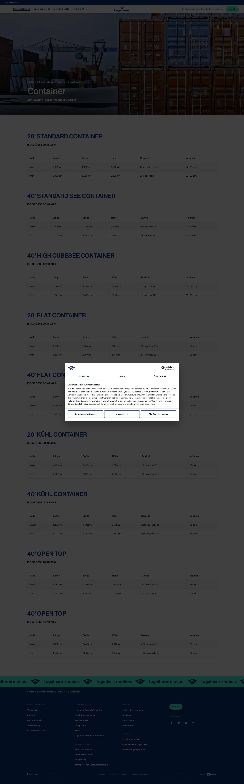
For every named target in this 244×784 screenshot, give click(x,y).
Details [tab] (122, 376)
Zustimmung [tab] (84, 376)
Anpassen (120, 414)
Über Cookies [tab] (160, 376)
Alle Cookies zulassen (158, 414)
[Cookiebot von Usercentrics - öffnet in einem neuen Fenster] (165, 368)
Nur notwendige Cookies (85, 414)
